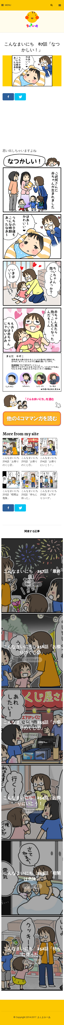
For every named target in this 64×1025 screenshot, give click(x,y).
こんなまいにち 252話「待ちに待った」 (29, 494)
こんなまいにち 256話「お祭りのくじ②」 (11, 461)
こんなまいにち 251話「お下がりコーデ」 (48, 494)
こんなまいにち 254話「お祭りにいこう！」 (48, 461)
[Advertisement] (32, 124)
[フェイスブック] (8, 96)
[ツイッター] (20, 96)
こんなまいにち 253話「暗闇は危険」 (11, 494)
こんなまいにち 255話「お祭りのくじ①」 (29, 461)
